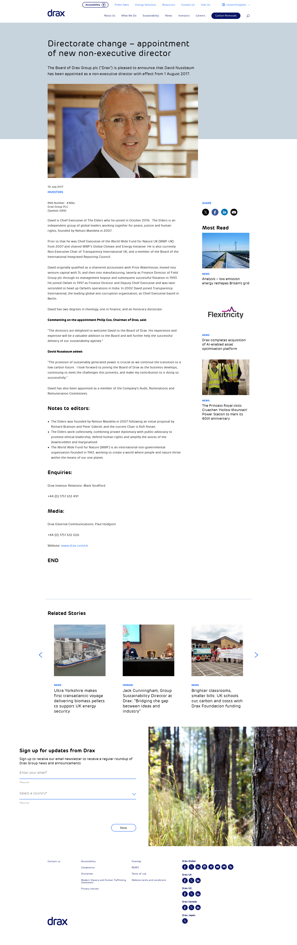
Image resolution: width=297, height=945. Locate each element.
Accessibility (88, 861)
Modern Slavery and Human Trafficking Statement (103, 881)
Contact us (54, 861)
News (206, 273)
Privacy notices (90, 888)
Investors (55, 192)
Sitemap (136, 861)
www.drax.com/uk (74, 546)
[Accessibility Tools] (95, 4)
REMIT (135, 867)
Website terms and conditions (149, 880)
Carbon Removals (225, 15)
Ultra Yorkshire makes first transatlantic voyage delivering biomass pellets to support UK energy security (79, 701)
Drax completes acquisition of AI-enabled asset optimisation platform (224, 344)
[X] (205, 212)
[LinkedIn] (224, 212)
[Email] (233, 212)
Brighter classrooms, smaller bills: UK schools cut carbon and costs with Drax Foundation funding (217, 698)
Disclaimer (87, 873)
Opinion (128, 685)
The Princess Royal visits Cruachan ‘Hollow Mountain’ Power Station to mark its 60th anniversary (224, 412)
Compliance (88, 867)
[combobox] (77, 796)
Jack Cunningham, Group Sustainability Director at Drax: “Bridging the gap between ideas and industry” (147, 701)
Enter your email (33, 773)
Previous (40, 655)
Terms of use (139, 873)
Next (256, 655)
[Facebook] (215, 212)
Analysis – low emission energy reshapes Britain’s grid (225, 281)
